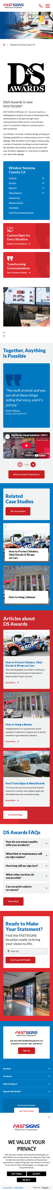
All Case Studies (18, 511)
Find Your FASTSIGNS (20, 960)
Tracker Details (18, 1187)
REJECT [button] (26, 1179)
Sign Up (26, 1050)
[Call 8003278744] (41, 6)
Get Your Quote (26, 1111)
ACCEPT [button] (36, 1173)
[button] (48, 1117)
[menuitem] (25, 178)
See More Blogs (15, 815)
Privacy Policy (7, 1187)
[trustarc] (45, 1187)
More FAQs (13, 901)
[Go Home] (4, 45)
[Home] (13, 6)
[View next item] (33, 464)
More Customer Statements (26, 474)
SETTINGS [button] (17, 1173)
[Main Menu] (48, 6)
